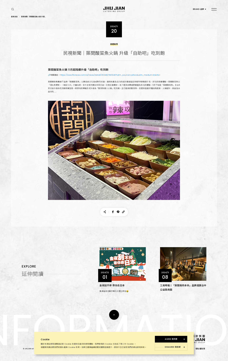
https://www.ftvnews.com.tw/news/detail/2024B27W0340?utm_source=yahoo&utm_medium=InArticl (110, 75)
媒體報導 (114, 44)
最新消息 (14, 16)
